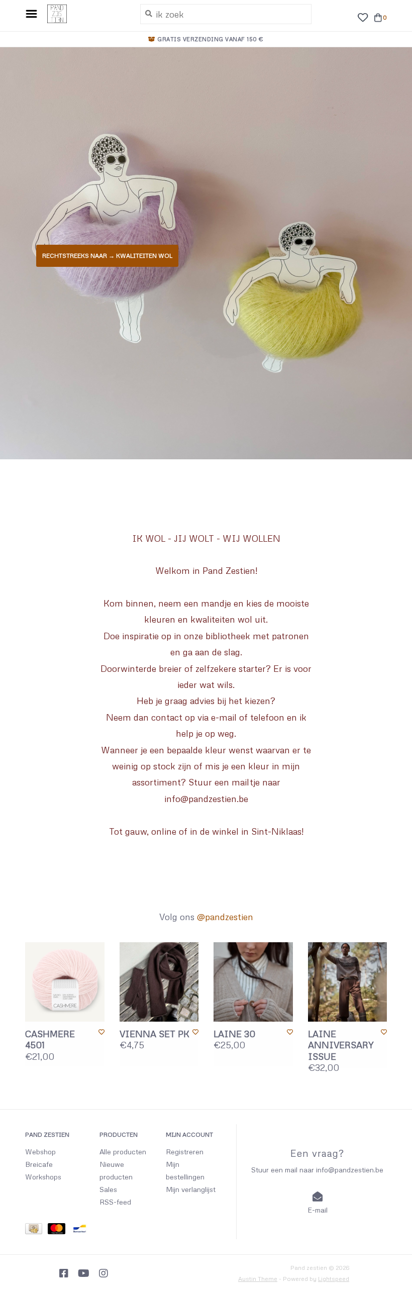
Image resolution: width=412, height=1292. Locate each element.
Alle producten (122, 1151)
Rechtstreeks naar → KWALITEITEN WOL (107, 255)
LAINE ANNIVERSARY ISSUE (341, 1045)
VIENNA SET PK (154, 1033)
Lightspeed (333, 1278)
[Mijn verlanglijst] (362, 16)
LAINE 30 (234, 1033)
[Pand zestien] (86, 14)
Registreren (184, 1151)
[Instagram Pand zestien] (103, 1273)
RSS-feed (115, 1202)
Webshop (40, 1151)
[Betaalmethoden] (36, 1230)
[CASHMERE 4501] (65, 982)
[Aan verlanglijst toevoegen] (101, 1032)
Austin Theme (257, 1278)
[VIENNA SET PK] (159, 982)
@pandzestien (225, 916)
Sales (108, 1189)
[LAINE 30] (253, 982)
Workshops (43, 1176)
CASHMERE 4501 (50, 1039)
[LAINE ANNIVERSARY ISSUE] (347, 982)
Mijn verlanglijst (191, 1189)
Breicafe (39, 1164)
